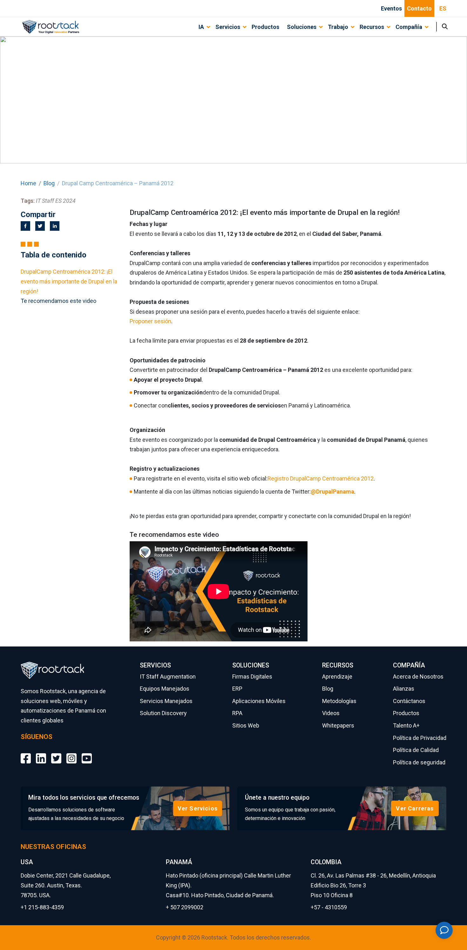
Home (28, 183)
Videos (331, 713)
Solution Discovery (163, 713)
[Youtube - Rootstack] (87, 754)
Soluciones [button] (301, 27)
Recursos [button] (372, 27)
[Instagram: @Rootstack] (71, 754)
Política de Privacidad (419, 738)
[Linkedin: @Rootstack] (41, 754)
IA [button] (201, 27)
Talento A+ (406, 725)
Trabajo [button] (338, 27)
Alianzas (403, 688)
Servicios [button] (227, 27)
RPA (237, 713)
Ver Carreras (415, 808)
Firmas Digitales (252, 676)
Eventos (391, 8)
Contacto (419, 8)
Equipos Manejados (164, 688)
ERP (237, 688)
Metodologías (339, 701)
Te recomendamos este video (58, 300)
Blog (49, 183)
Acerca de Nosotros (418, 676)
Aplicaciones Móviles (259, 701)
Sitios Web (245, 725)
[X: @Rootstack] (56, 754)
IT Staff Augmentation (168, 676)
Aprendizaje (337, 676)
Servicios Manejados (166, 701)
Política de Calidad (416, 750)
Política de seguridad (419, 762)
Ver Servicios (198, 808)
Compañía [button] (409, 27)
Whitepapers (338, 725)
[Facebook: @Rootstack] (26, 754)
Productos (265, 27)
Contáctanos (409, 701)
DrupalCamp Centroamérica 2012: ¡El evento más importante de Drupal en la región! (69, 281)
